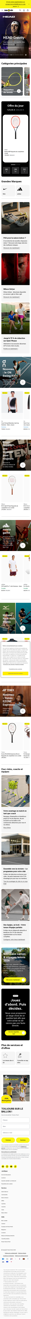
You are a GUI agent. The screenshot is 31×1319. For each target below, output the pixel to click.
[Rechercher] (20, 10)
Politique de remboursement (21, 1255)
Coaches (3, 1206)
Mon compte (4, 1220)
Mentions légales (22, 1253)
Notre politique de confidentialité (8, 1151)
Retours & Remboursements (7, 1235)
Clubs (2, 1209)
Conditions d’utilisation (8, 1255)
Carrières (3, 1203)
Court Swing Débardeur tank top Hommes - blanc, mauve (10, 424)
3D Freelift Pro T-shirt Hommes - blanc (11, 586)
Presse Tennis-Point (5, 1241)
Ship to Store (4, 1212)
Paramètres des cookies (6, 1183)
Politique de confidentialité (11, 1253)
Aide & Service (4, 1191)
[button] (2, 10)
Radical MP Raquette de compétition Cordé (14, 152)
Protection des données (9, 664)
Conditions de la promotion (10, 1315)
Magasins (3, 1229)
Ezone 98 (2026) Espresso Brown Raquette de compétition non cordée (11, 754)
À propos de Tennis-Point (7, 1226)
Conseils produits (5, 1238)
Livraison (3, 1232)
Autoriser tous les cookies (15, 673)
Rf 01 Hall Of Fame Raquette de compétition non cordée (9, 506)
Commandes (4, 1194)
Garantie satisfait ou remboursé (8, 1180)
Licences (3, 1177)
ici (6, 663)
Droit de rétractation (6, 1174)
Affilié (2, 1200)
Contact (3, 1223)
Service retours (4, 1197)
